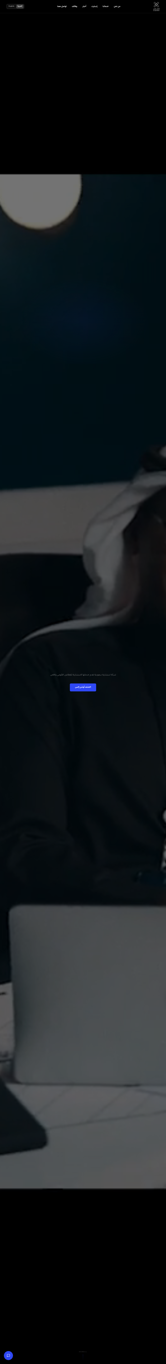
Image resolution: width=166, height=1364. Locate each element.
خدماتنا (106, 7)
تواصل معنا (62, 7)
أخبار (84, 7)
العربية (20, 6)
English (11, 6)
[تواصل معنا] (8, 1355)
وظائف (74, 7)
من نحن (117, 7)
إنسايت (94, 7)
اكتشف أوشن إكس (83, 687)
